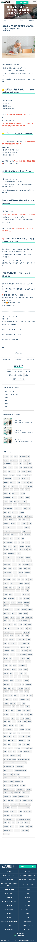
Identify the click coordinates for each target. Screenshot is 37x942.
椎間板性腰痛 (11, 598)
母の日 (18, 650)
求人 (11, 538)
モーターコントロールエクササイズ (12, 531)
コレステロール (22, 736)
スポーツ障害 (25, 830)
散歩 (30, 650)
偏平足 (27, 490)
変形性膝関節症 (14, 460)
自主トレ (6, 811)
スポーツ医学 (7, 662)
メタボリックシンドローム (16, 606)
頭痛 (23, 542)
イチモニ (14, 740)
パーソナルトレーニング (8, 353)
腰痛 (16, 826)
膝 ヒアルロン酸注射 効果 (24, 759)
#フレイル (27, 371)
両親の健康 (12, 703)
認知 (14, 733)
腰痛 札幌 (18, 800)
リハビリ (27, 822)
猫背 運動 (22, 785)
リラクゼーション (8, 576)
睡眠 (15, 624)
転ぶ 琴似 (14, 808)
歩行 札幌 (6, 808)
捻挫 (5, 471)
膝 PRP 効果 (16, 774)
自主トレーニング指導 (24, 808)
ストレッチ (17, 830)
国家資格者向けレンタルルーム (11, 647)
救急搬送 (6, 680)
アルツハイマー (7, 736)
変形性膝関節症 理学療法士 (23, 819)
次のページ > (30, 359)
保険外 (27, 707)
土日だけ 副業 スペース (23, 643)
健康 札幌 (6, 815)
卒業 (24, 710)
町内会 (16, 549)
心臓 (13, 561)
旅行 (27, 579)
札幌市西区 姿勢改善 (24, 796)
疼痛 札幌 (10, 800)
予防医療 (6, 703)
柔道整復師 (27, 572)
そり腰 (5, 658)
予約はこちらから (22, 2)
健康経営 (19, 475)
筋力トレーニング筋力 (13, 628)
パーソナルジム (25, 478)
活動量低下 (6, 523)
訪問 (13, 707)
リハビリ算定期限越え (24, 505)
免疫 (25, 624)
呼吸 (10, 665)
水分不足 (6, 692)
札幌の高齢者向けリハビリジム (11, 334)
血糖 (29, 736)
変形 (11, 490)
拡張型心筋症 (7, 564)
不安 (21, 486)
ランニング (20, 527)
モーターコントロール (9, 591)
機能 (31, 695)
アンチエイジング (8, 624)
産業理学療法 (29, 617)
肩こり (11, 826)
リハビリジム (14, 486)
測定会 (28, 710)
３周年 (12, 718)
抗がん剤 (11, 725)
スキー (9, 546)
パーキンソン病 (23, 549)
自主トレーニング (8, 609)
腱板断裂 (28, 557)
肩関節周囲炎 (14, 535)
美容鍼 (15, 568)
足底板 (13, 579)
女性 (23, 579)
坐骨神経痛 (6, 535)
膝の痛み (6, 460)
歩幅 (14, 516)
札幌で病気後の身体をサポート (11, 340)
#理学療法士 (12, 375)
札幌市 (22, 490)
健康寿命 (15, 546)
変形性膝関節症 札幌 (9, 766)
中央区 (22, 707)
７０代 (16, 729)
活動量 (25, 613)
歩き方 (16, 673)
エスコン (12, 714)
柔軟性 (18, 591)
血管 (13, 620)
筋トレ (15, 736)
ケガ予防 (23, 658)
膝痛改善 (14, 669)
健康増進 (6, 654)
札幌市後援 (17, 748)
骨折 (30, 475)
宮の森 (19, 721)
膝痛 (5, 512)
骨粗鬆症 (22, 512)
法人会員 (25, 475)
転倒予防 (6, 826)
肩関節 (16, 576)
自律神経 (6, 636)
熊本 (9, 822)
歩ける (5, 733)
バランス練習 (25, 748)
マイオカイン (18, 680)
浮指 (19, 579)
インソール (24, 523)
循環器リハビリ (7, 505)
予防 (5, 546)
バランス (6, 456)
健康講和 (22, 546)
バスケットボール (28, 467)
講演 (9, 721)
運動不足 (27, 583)
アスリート (16, 658)
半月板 (25, 669)
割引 (30, 628)
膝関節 (21, 673)
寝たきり (6, 677)
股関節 (26, 606)
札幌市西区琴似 (7, 572)
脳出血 (5, 475)
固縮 (5, 553)
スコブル (14, 564)
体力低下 (6, 804)
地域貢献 (20, 602)
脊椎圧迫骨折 (7, 579)
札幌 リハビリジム (14, 804)
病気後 (20, 353)
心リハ (18, 561)
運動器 (20, 811)
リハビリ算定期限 (8, 508)
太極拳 (13, 688)
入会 (31, 579)
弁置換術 (29, 561)
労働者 (5, 520)
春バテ (9, 751)
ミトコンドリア (25, 733)
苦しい (5, 725)
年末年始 (12, 617)
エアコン (22, 695)
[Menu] (34, 2)
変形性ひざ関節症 (8, 542)
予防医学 (28, 729)
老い (9, 620)
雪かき (15, 572)
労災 (28, 647)
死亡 (5, 800)
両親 (11, 677)
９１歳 (22, 718)
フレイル (10, 467)
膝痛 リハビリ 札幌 (21, 763)
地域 (11, 549)
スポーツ (14, 662)
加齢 (15, 677)
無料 (18, 718)
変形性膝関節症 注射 (15, 755)
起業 (5, 643)
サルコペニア (25, 482)
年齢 (31, 714)
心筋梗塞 (15, 463)
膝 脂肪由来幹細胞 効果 (24, 778)
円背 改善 (29, 789)
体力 (9, 512)
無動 (30, 549)
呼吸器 (29, 721)
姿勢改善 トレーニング (9, 789)
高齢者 (16, 353)
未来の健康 (6, 684)
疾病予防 (22, 826)
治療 (5, 744)
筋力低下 (24, 471)
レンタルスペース (12, 643)
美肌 (19, 523)
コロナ (25, 463)
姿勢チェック (7, 613)
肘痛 (24, 703)
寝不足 (21, 692)
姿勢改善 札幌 (7, 796)
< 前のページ (6, 359)
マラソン (12, 654)
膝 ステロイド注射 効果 (9, 763)
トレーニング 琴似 (25, 804)
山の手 (13, 721)
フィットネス (7, 707)
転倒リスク (20, 516)
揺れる (19, 553)
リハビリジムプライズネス (23, 620)
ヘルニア (14, 497)
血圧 (23, 617)
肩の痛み (6, 538)
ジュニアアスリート (8, 632)
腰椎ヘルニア (23, 576)
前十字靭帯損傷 (7, 463)
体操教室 (6, 549)
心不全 (16, 467)
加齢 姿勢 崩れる (8, 793)
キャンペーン (7, 561)
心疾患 (24, 721)
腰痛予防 (28, 662)
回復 (5, 748)
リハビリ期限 (26, 564)
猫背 (27, 826)
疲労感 (16, 692)
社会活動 (13, 602)
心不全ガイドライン (21, 639)
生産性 (5, 594)
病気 (24, 520)
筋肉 (5, 568)
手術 (25, 486)
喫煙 (28, 744)
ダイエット (12, 482)
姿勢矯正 (30, 486)
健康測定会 (17, 609)
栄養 (5, 598)
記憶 (31, 748)
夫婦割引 (6, 482)
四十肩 (9, 568)
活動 (5, 751)
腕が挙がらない (20, 557)
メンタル (22, 725)
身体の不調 (6, 834)
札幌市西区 (11, 475)
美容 (29, 568)
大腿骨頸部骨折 (7, 478)
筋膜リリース (15, 493)
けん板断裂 (27, 535)
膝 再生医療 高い (19, 781)
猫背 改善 (16, 785)
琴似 (21, 460)
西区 (18, 707)
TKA (25, 673)
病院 (10, 587)
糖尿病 (27, 497)
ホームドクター (7, 699)
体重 (20, 677)
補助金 (5, 587)
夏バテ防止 (20, 688)
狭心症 (23, 561)
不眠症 (20, 624)
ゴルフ (19, 703)
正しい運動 (24, 650)
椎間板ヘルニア (26, 531)
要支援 (20, 669)
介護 (18, 822)
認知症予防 (28, 684)
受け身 (12, 710)
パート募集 (26, 598)
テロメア (26, 680)
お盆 (21, 598)
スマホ (5, 639)
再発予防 (21, 572)
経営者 (30, 516)
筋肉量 (29, 624)
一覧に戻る (18, 359)
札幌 (22, 822)
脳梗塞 (16, 456)
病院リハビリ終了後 (27, 800)
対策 (14, 751)
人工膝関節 (6, 650)
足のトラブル (17, 684)
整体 (25, 568)
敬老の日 (24, 609)
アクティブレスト (8, 695)
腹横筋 (15, 665)
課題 (9, 688)
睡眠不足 (27, 688)
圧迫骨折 (16, 490)
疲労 (11, 692)
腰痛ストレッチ (11, 471)
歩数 (27, 636)
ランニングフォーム (21, 654)
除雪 (5, 740)
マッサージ (6, 710)
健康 (31, 826)
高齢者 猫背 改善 (21, 789)
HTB (9, 740)
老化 (5, 486)
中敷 (30, 523)
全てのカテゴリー (9, 391)
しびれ (27, 542)
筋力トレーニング (8, 830)
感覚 (5, 688)
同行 (22, 714)
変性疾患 (23, 647)
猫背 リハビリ (26, 793)
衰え (28, 699)
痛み (6, 400)
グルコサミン (7, 669)
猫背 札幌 (15, 796)
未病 (19, 471)
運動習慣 (22, 729)
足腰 (5, 721)
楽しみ (26, 714)
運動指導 (19, 710)
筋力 (31, 482)
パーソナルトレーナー (9, 557)
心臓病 (10, 501)
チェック (10, 748)
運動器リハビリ (18, 508)
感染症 (11, 680)
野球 (18, 714)
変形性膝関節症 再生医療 (20, 770)
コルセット (6, 718)
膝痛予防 (6, 673)
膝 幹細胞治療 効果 (8, 781)
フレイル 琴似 (27, 811)
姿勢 (15, 542)
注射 (5, 628)
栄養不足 (16, 695)
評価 (29, 740)
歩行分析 (13, 523)
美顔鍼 (20, 568)
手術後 (12, 650)
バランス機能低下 (8, 729)
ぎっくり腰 (21, 662)
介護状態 (30, 654)
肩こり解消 (15, 512)
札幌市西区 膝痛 (19, 766)
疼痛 (19, 587)
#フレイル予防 (17, 371)
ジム (11, 456)
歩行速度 (23, 493)
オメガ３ (17, 636)
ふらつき (6, 583)
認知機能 (15, 699)
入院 (27, 591)
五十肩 (21, 535)
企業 (5, 620)
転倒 (29, 508)
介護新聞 (6, 617)
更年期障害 (26, 632)
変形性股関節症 (7, 516)
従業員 (10, 594)
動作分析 (27, 527)
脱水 (28, 520)
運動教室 (6, 606)
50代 (20, 520)
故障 (28, 658)
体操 (29, 639)
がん (5, 467)
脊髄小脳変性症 (11, 553)
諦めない (28, 718)
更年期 (11, 636)
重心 (11, 673)
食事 (20, 744)
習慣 (16, 725)
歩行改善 (6, 755)
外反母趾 (6, 490)
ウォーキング (18, 632)
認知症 (22, 628)
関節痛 (20, 613)
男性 (10, 658)
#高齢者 (20, 375)
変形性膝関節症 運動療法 (10, 759)
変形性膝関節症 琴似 (16, 815)
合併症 (5, 501)
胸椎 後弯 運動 (17, 793)
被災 (13, 822)
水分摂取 (20, 751)
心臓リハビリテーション (20, 501)
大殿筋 (5, 665)
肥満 (19, 482)
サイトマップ (28, 929)
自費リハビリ (17, 594)
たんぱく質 (25, 677)
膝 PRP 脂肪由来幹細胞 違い (10, 778)
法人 (6, 406)
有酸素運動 (26, 602)
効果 (25, 508)
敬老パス (14, 613)
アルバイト (6, 602)
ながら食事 (11, 639)
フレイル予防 (26, 594)
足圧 (9, 744)
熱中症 (27, 587)
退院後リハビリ (27, 751)
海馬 (19, 733)
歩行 (23, 538)
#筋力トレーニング (18, 379)
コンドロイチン (22, 665)
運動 (23, 587)
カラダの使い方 (21, 740)
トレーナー (17, 538)
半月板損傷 (26, 460)
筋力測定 (30, 609)
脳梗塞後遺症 (23, 456)
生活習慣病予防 (13, 520)
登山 (20, 564)
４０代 (15, 505)
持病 (23, 591)
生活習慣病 (22, 699)
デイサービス (13, 811)
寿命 (23, 636)
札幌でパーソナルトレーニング (11, 329)
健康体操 (28, 546)
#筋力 (26, 375)
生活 (24, 744)
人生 (10, 733)
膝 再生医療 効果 (8, 774)
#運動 (9, 371)
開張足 (5, 493)
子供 (21, 467)
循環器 (18, 617)
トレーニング (16, 478)
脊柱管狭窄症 (7, 497)
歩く (30, 463)
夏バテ (26, 692)
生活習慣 (14, 744)
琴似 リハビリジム (8, 770)
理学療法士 (21, 497)
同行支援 (6, 714)
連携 (14, 587)
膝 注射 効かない (8, 785)
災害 (5, 822)
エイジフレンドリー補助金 (16, 583)
